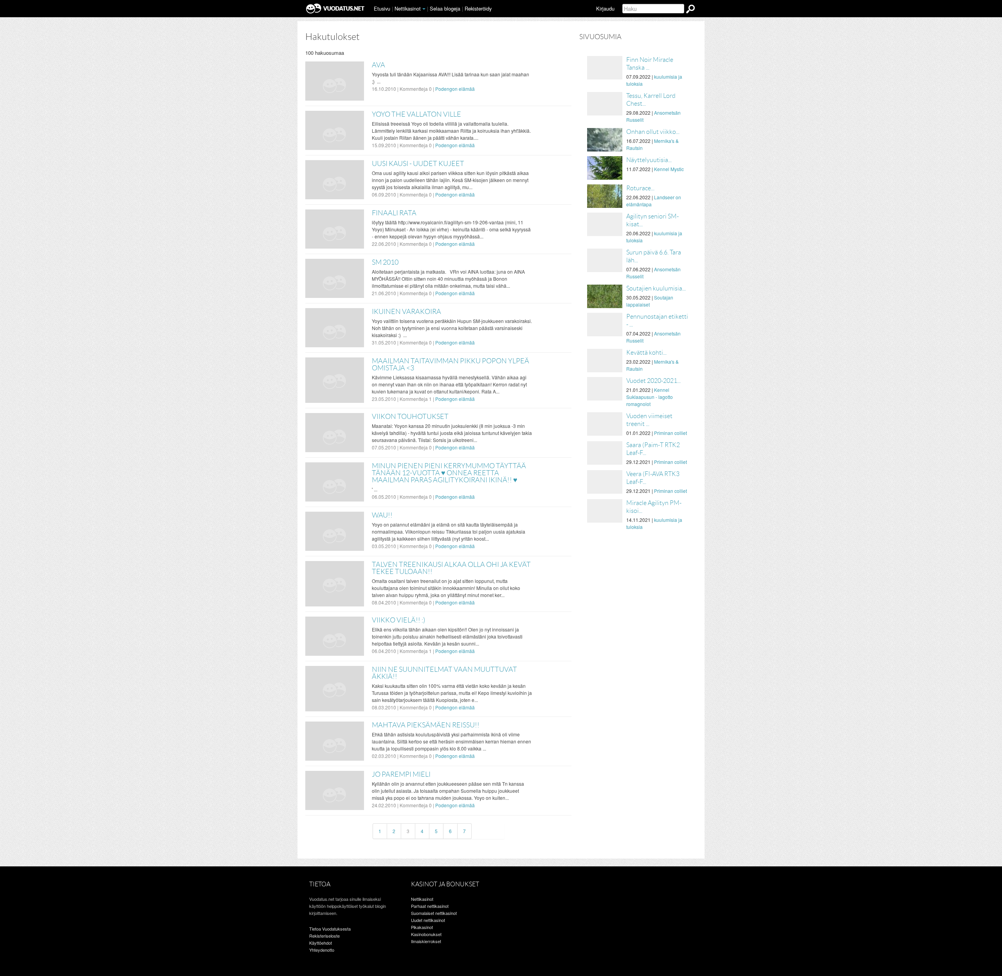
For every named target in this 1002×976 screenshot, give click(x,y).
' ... (374, 489)
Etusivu (382, 8)
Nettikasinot (408, 8)
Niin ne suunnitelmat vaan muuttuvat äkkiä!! (444, 673)
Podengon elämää (455, 88)
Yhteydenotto (321, 950)
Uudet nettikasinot (428, 920)
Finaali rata (394, 213)
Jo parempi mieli (401, 774)
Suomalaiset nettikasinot (434, 913)
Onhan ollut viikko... (652, 131)
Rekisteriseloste (324, 936)
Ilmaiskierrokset (426, 941)
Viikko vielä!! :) (398, 620)
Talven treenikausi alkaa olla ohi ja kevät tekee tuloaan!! (451, 568)
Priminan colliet (670, 432)
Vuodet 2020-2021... (653, 380)
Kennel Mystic (669, 169)
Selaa (445, 8)
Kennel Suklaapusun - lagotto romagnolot (649, 396)
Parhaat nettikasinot (430, 906)
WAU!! (382, 515)
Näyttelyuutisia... (649, 160)
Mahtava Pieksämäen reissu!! (425, 725)
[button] (423, 9)
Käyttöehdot (320, 943)
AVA (378, 65)
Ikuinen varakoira (406, 312)
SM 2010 (385, 262)
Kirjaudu (605, 8)
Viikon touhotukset (410, 416)
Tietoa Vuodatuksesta (330, 928)
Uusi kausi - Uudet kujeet (418, 164)
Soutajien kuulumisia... (656, 288)
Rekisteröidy (478, 8)
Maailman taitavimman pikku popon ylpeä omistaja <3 (450, 364)
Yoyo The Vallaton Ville (416, 114)
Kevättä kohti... (646, 352)
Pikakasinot (422, 927)
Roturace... (640, 188)
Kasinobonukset (426, 934)
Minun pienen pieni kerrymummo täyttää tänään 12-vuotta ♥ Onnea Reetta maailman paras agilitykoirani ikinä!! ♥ (449, 473)
